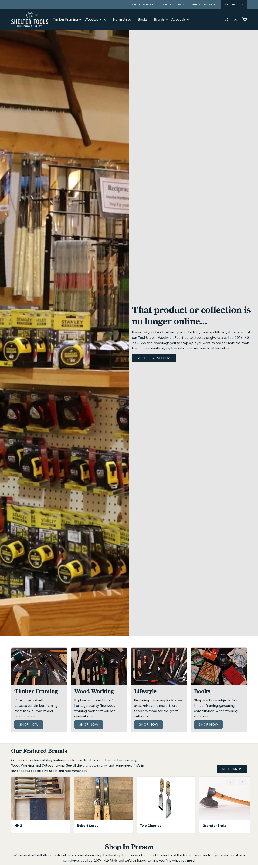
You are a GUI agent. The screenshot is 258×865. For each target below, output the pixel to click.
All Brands (232, 769)
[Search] (225, 19)
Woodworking (95, 19)
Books (142, 19)
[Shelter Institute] (29, 19)
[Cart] (243, 19)
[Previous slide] (230, 782)
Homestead (122, 19)
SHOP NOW (29, 724)
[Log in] (234, 19)
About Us (178, 19)
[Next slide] (242, 782)
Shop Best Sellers (154, 358)
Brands (159, 19)
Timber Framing (65, 19)
